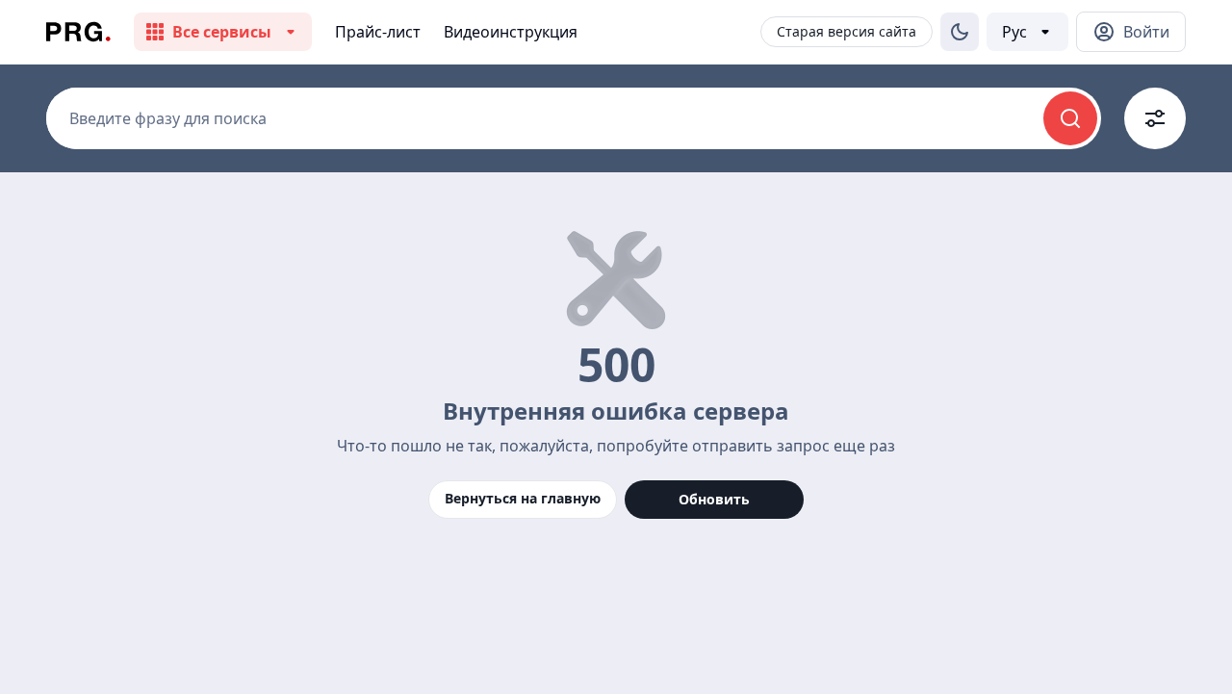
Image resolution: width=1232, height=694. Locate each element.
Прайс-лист (378, 31)
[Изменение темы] (959, 32)
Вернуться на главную (523, 498)
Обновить (714, 499)
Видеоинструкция (511, 31)
